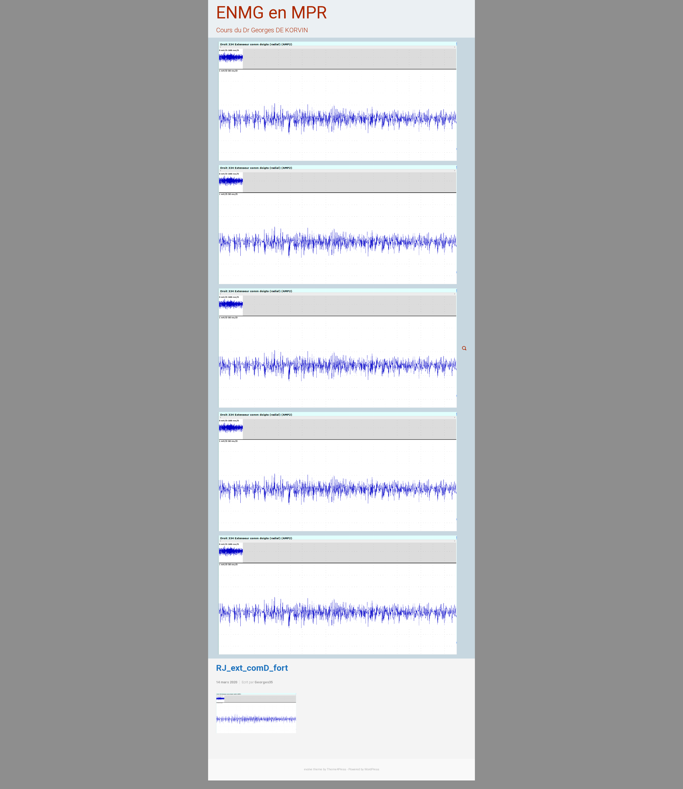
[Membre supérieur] (337, 348)
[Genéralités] (337, 225)
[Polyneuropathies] (337, 595)
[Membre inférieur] (337, 471)
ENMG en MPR (271, 13)
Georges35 (264, 682)
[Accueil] (337, 101)
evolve (308, 769)
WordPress (371, 769)
